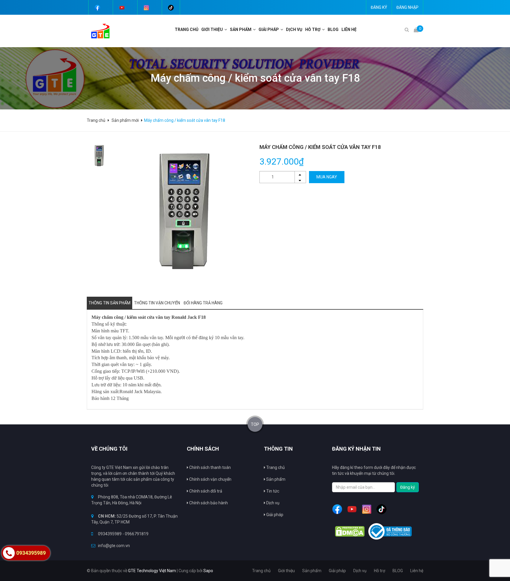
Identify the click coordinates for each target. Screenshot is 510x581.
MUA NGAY (326, 177)
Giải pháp (274, 514)
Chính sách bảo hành (208, 502)
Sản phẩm (275, 479)
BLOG (333, 29)
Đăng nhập (407, 7)
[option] (99, 155)
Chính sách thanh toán (209, 467)
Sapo (208, 570)
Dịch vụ (294, 29)
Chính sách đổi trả (205, 491)
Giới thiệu (212, 29)
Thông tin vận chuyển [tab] (157, 303)
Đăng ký (379, 7)
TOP (255, 424)
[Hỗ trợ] (324, 29)
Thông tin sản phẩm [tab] (109, 303)
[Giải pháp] (282, 29)
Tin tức (272, 491)
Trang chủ (275, 467)
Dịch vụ (272, 502)
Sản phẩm (240, 29)
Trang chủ (186, 29)
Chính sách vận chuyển (209, 479)
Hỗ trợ (313, 29)
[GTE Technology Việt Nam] (98, 30)
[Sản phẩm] (255, 29)
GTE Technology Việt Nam (152, 570)
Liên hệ (349, 29)
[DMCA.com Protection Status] (349, 531)
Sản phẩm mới (125, 120)
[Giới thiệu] (226, 29)
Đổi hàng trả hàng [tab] (203, 303)
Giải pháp (269, 29)
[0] (416, 29)
